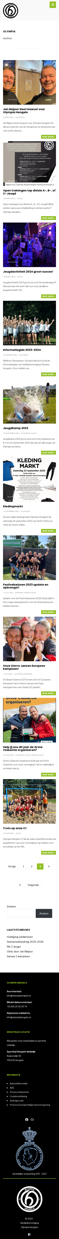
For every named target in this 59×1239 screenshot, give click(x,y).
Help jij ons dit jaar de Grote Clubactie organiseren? (23, 748)
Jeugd (20, 199)
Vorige (12, 866)
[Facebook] (29, 1234)
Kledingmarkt (13, 506)
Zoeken (11, 906)
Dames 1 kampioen (18, 956)
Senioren (19, 593)
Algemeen (20, 117)
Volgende (33, 885)
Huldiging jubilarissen (20, 936)
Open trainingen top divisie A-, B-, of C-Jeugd (29, 192)
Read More (48, 136)
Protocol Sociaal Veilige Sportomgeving (30, 1105)
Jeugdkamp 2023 (15, 428)
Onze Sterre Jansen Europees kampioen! (24, 667)
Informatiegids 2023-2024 (22, 350)
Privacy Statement (19, 1092)
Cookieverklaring (18, 1096)
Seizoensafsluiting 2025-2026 (25, 941)
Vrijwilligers (30, 593)
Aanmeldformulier (19, 1083)
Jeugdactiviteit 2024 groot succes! (28, 271)
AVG (12, 1087)
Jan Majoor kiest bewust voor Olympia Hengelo (24, 110)
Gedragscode (17, 1100)
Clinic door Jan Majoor (20, 951)
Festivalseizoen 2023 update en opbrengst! (25, 586)
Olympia (13, 100)
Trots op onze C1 (14, 828)
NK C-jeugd (14, 946)
